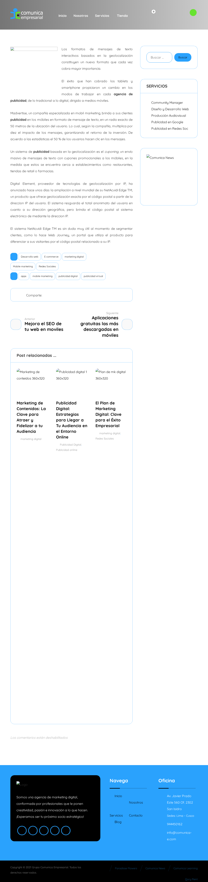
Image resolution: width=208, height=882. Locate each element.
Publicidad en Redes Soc (169, 128)
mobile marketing (42, 276)
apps (23, 276)
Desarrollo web (29, 256)
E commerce (51, 256)
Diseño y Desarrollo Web (170, 109)
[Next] (122, 355)
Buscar (182, 57)
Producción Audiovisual (168, 115)
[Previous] (115, 355)
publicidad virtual (93, 276)
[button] (137, 15)
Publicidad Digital (70, 444)
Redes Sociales (47, 266)
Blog (118, 822)
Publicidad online (66, 449)
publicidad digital (68, 276)
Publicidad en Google (167, 122)
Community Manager (167, 102)
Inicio (118, 796)
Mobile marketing (23, 266)
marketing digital (74, 256)
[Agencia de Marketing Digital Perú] (26, 14)
